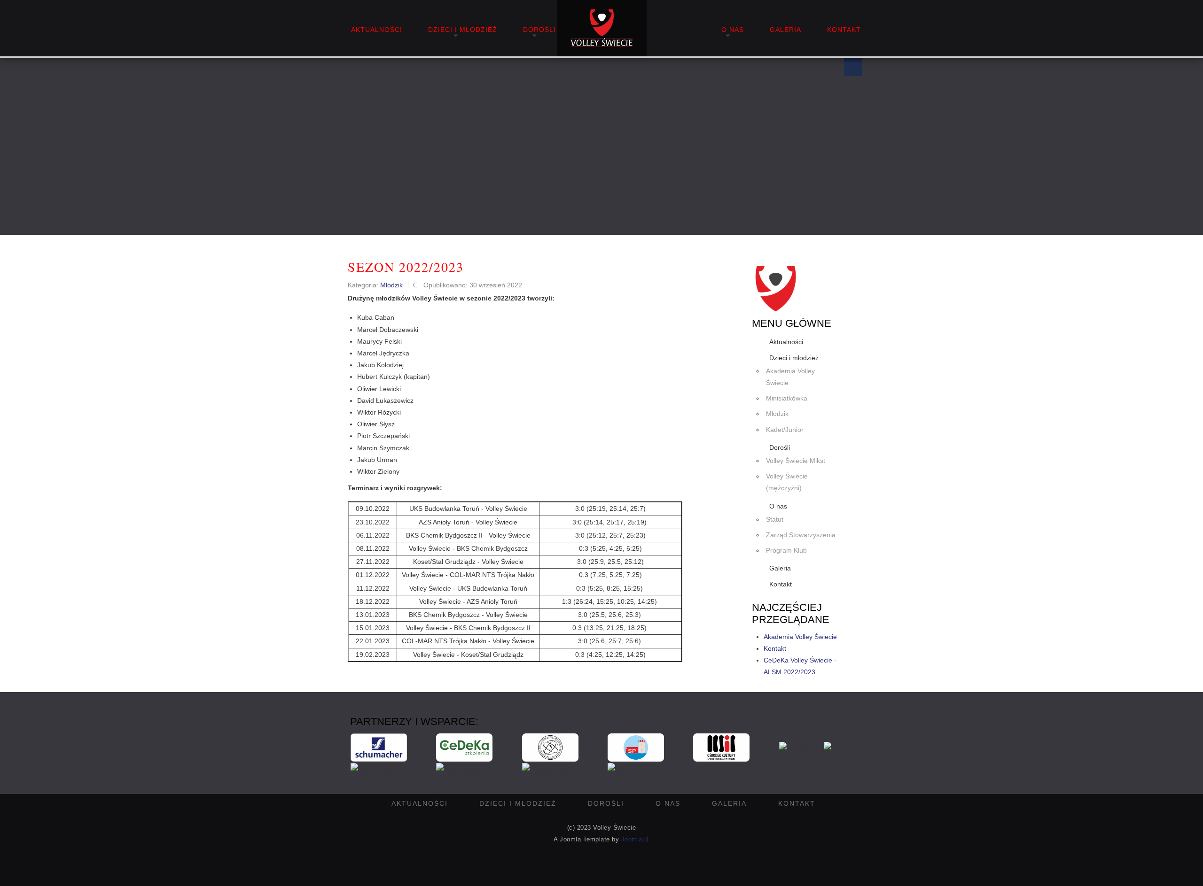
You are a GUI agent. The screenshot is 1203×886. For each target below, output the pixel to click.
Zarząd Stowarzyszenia (801, 535)
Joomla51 (635, 839)
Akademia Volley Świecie (790, 376)
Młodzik (777, 413)
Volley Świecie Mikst (795, 460)
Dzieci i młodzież (462, 29)
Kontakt (844, 29)
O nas (732, 29)
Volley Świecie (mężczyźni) (787, 482)
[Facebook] (853, 67)
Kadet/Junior (785, 429)
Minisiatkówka (786, 398)
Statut (774, 519)
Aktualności (376, 29)
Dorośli (539, 29)
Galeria (785, 29)
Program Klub (786, 550)
